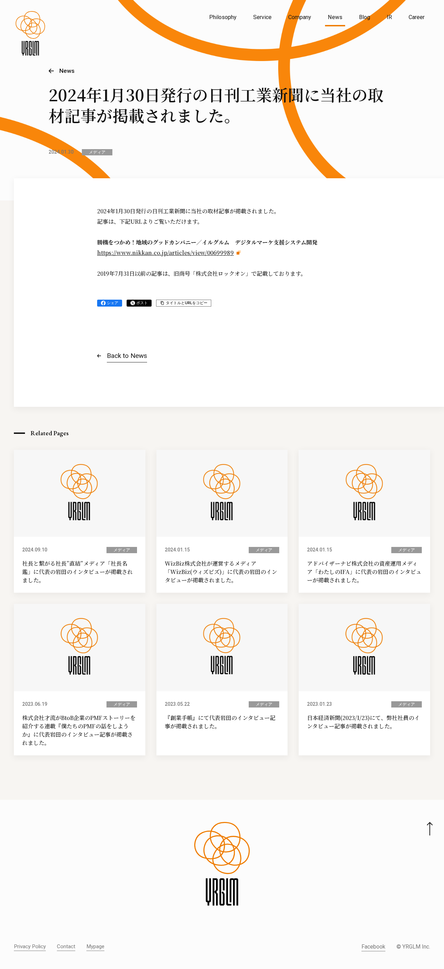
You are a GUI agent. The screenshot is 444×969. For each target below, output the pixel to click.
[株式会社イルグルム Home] (30, 33)
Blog (364, 17)
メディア (97, 152)
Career (417, 17)
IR (389, 17)
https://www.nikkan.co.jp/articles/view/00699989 (165, 253)
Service (262, 17)
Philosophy (223, 17)
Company (299, 17)
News (335, 17)
